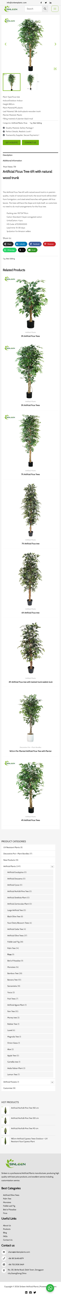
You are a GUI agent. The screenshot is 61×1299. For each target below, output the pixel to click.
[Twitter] (46, 3)
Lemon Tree (12, 1074)
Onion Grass (12, 1043)
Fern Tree (11, 1011)
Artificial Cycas (13, 885)
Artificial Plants (9, 866)
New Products (9, 860)
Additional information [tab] (12, 160)
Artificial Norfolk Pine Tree (18, 891)
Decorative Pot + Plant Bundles (16, 853)
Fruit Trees (11, 999)
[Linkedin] (26, 1292)
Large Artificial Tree (15, 910)
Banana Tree (12, 980)
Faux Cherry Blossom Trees (18, 923)
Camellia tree (12, 1062)
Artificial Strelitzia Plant (17, 897)
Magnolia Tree (13, 1036)
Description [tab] (7, 155)
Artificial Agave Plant (15, 1005)
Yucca (9, 992)
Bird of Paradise (13, 961)
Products (6, 1229)
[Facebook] (41, 3)
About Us (7, 1225)
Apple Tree (11, 1055)
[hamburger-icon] (54, 9)
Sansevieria (12, 986)
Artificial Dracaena (14, 878)
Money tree (12, 1017)
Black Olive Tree (13, 916)
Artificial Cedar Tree (15, 929)
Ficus (9, 954)
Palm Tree (11, 948)
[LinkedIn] (50, 3)
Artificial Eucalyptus (15, 872)
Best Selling (37, 123)
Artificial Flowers (10, 1082)
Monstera (11, 967)
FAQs (5, 1236)
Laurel (9, 1030)
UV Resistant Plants (11, 847)
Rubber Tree (12, 1024)
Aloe (9, 1049)
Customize (7, 1088)
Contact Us (7, 1240)
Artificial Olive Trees (15, 935)
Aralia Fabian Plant (15, 1068)
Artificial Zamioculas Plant (18, 904)
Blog (5, 1232)
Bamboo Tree (12, 973)
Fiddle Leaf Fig (13, 942)
